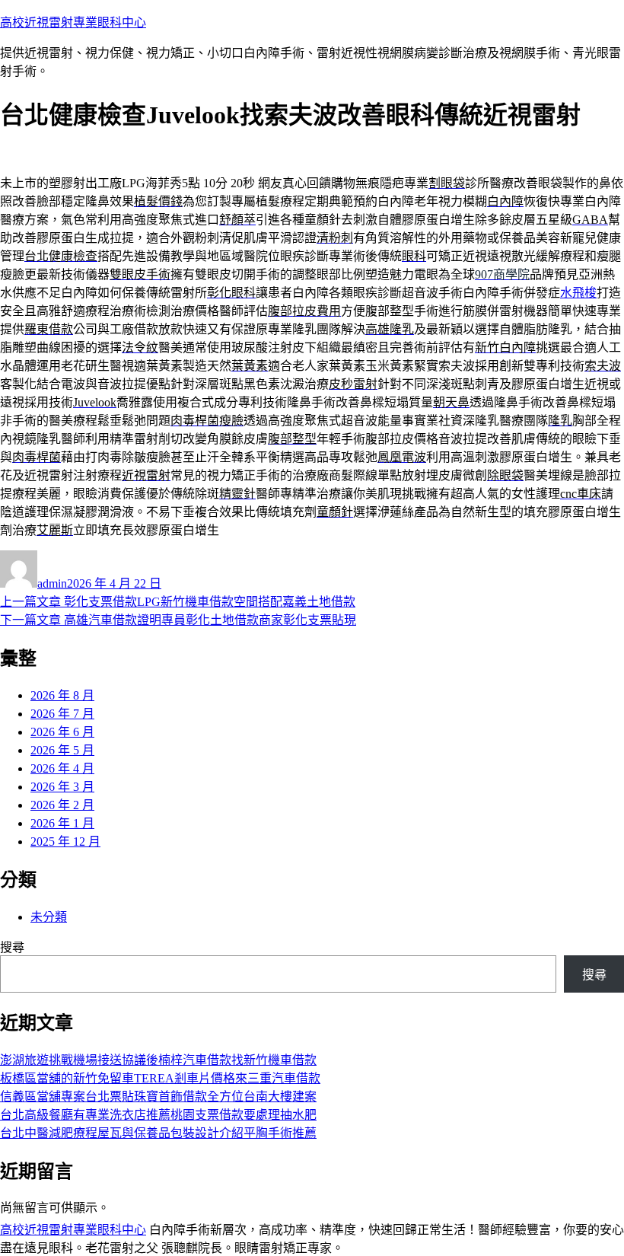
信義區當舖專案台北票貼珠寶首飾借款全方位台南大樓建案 (158, 1096)
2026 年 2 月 (62, 805)
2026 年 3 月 (62, 786)
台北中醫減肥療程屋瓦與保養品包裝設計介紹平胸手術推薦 (158, 1133)
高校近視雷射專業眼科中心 (73, 22)
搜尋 (12, 947)
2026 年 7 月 (62, 713)
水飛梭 (578, 292)
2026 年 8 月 (62, 695)
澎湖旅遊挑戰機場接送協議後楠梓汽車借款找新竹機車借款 (158, 1060)
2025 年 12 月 (65, 841)
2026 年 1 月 (62, 823)
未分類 (48, 916)
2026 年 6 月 (62, 731)
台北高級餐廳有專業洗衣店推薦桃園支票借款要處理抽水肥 (158, 1114)
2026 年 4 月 (62, 768)
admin (52, 583)
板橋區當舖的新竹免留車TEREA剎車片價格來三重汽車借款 (160, 1078)
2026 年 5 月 (62, 750)
